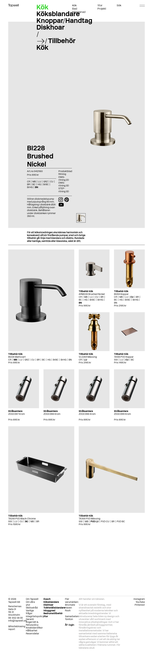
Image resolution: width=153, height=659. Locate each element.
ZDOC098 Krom (51, 414)
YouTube (140, 602)
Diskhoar (50, 27)
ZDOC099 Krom (122, 414)
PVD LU (95, 521)
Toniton (69, 619)
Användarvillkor (34, 627)
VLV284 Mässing (88, 356)
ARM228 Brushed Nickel (92, 294)
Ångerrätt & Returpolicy (32, 623)
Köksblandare (58, 14)
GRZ (27, 359)
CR (9, 359)
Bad (74, 8)
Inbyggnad (78, 12)
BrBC (55, 359)
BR (38, 359)
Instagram (139, 599)
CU (33, 359)
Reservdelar (32, 633)
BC (43, 359)
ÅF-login (69, 624)
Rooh (68, 610)
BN (70, 359)
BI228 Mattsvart (17, 356)
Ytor (99, 5)
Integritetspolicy (35, 616)
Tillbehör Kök (55, 44)
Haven (68, 607)
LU (20, 359)
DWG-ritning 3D (63, 184)
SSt (116, 359)
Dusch (47, 599)
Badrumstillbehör (53, 613)
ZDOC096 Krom (87, 414)
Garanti (30, 619)
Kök (74, 5)
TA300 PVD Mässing (89, 518)
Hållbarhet (31, 630)
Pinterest (140, 604)
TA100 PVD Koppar (124, 356)
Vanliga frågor (30, 612)
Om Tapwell (32, 599)
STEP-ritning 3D (63, 190)
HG (49, 359)
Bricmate (70, 604)
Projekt (101, 8)
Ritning (62, 174)
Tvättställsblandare (54, 607)
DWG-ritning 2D (63, 178)
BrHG (63, 359)
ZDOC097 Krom (16, 414)
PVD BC (121, 521)
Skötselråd (32, 607)
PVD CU (105, 521)
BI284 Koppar (121, 294)
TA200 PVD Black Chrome (22, 518)
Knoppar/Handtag (64, 20)
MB (15, 359)
